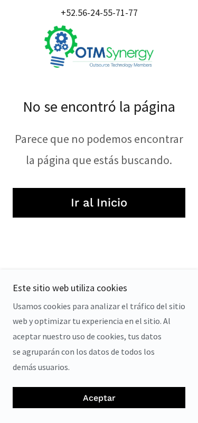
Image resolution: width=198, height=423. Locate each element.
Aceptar (99, 398)
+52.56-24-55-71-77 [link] (99, 12)
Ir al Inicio (99, 202)
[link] (99, 46)
